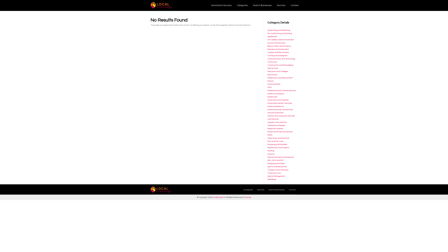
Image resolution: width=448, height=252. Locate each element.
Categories (242, 5)
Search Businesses (262, 5)
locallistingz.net (219, 197)
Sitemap (247, 197)
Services (281, 5)
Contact (295, 5)
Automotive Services (221, 5)
